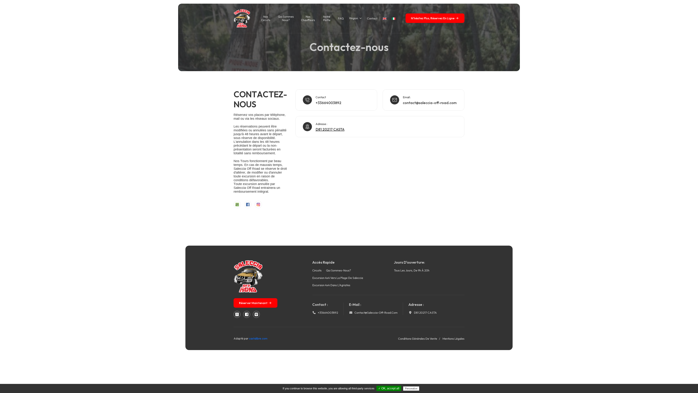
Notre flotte (326, 18)
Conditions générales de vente (417, 338)
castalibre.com (258, 338)
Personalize (411, 388)
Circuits (317, 270)
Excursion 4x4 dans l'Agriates (331, 285)
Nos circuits (265, 18)
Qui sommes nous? (286, 18)
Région (353, 18)
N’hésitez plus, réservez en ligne (432, 18)
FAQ (341, 18)
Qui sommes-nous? (338, 270)
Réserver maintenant (253, 303)
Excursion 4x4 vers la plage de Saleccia (337, 278)
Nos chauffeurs (308, 18)
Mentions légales (453, 338)
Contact (372, 18)
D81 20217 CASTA (425, 312)
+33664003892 (328, 102)
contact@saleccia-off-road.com (430, 102)
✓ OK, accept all (388, 388)
